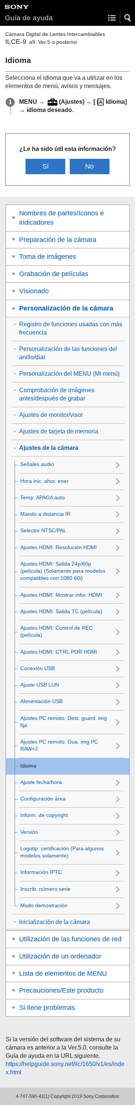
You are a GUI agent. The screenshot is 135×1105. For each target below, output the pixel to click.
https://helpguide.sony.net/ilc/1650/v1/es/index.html (65, 1068)
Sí (45, 166)
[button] (128, 18)
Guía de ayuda (29, 18)
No (89, 166)
